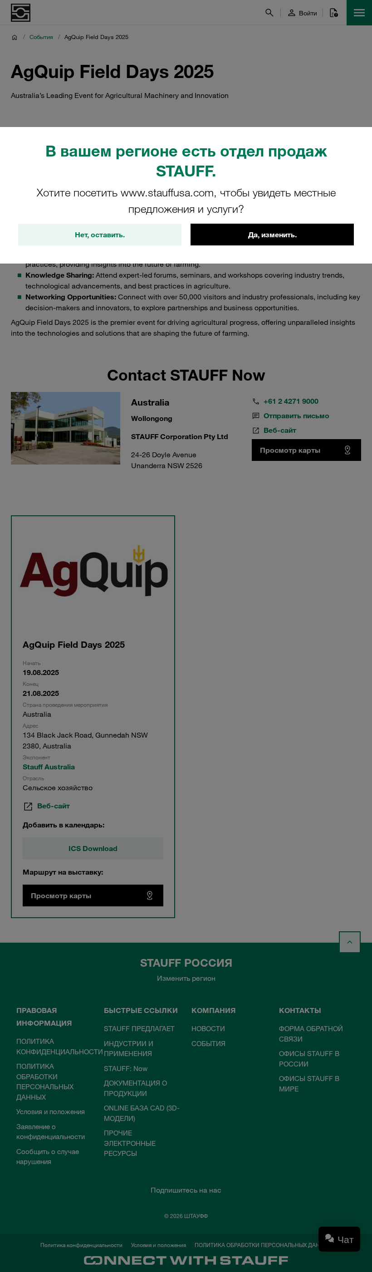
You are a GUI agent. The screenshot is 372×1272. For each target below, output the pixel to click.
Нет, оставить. (100, 234)
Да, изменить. (272, 234)
